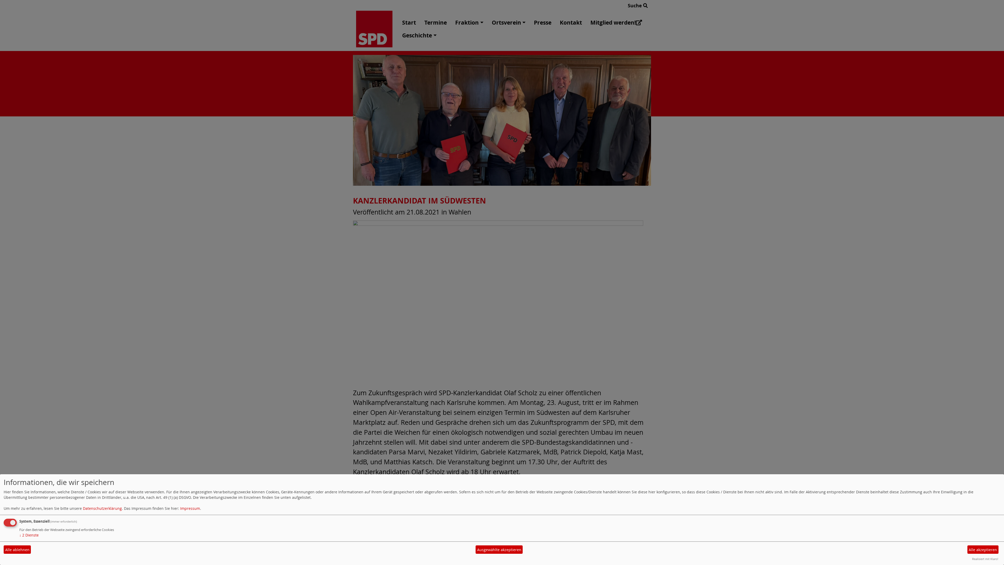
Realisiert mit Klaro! (985, 559)
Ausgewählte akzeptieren (499, 549)
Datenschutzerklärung (102, 508)
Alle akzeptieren (983, 549)
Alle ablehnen (17, 549)
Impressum (190, 508)
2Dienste (29, 535)
